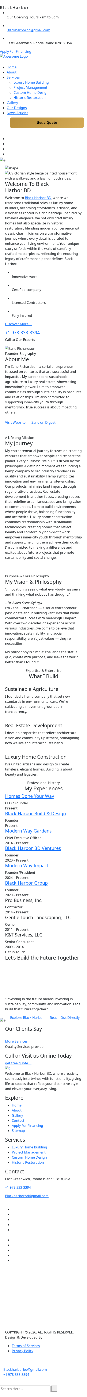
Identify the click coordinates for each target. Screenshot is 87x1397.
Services (13, 77)
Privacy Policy (22, 1351)
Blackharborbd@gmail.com (28, 30)
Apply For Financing (15, 51)
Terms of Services (26, 1345)
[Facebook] (26, 432)
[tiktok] (13, 1250)
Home (11, 67)
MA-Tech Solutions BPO (62, 1337)
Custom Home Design (31, 92)
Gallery (12, 102)
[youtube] (8, 138)
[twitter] (13, 1209)
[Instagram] (32, 432)
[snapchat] (13, 1245)
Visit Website (15, 422)
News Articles (17, 113)
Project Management (30, 87)
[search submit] (54, 1389)
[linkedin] (8, 143)
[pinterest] (13, 1219)
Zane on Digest (43, 422)
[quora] (13, 1255)
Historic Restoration (30, 97)
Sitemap (18, 1130)
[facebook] (8, 149)
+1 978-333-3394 (22, 332)
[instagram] (8, 154)
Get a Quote (47, 122)
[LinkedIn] (38, 432)
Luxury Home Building (31, 82)
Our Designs (17, 107)
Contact (18, 1120)
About (11, 72)
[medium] (13, 1260)
